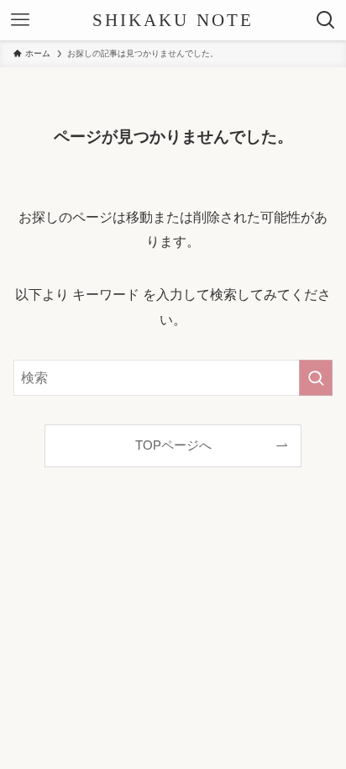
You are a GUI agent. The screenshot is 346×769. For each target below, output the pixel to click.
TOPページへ (173, 445)
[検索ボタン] (326, 20)
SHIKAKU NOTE (173, 20)
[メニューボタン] (20, 20)
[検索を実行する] (316, 378)
